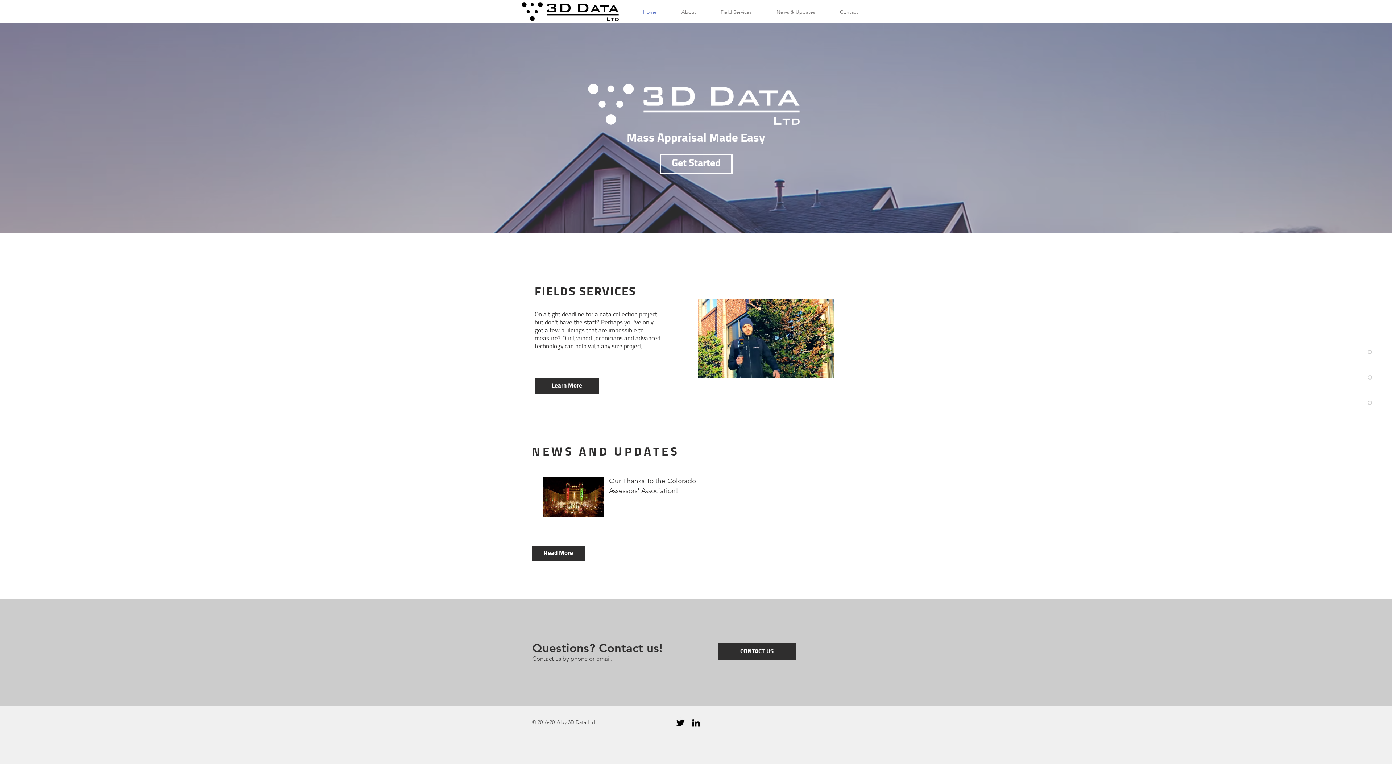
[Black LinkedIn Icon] (696, 722)
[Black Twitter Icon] (680, 722)
